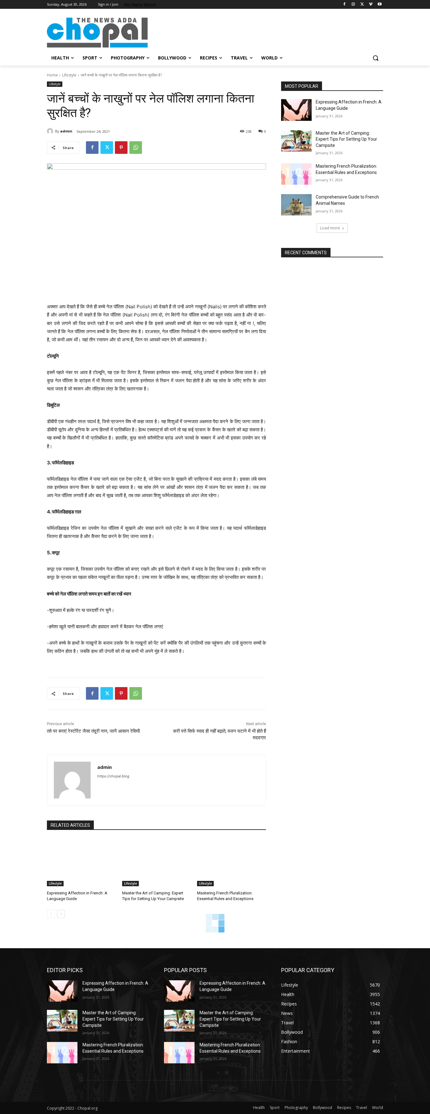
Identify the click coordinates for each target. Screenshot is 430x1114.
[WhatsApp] (135, 147)
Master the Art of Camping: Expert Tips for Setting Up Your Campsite (346, 139)
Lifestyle (69, 75)
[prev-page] (51, 914)
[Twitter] (362, 4)
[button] (375, 57)
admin (66, 131)
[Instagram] (353, 4)
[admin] (51, 131)
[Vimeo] (370, 4)
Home (52, 75)
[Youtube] (379, 4)
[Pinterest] (121, 147)
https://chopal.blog (113, 776)
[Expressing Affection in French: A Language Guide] (81, 862)
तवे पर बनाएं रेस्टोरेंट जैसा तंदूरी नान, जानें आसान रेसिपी (93, 731)
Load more (330, 228)
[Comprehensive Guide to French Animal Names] (296, 205)
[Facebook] (344, 4)
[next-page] (61, 914)
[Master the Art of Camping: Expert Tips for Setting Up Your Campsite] (156, 862)
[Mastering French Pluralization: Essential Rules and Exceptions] (231, 862)
